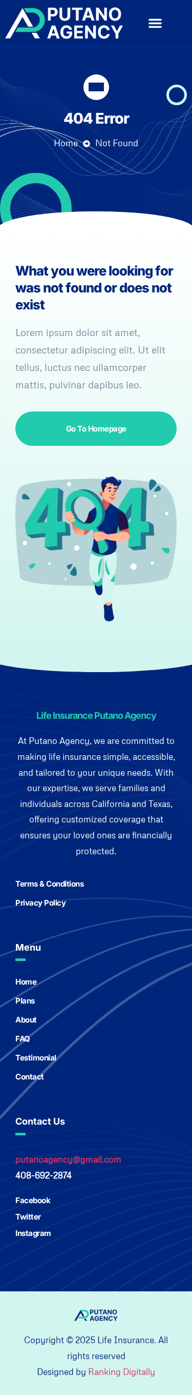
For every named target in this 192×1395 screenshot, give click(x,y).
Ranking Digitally (121, 1371)
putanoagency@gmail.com (68, 1159)
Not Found (116, 142)
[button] (155, 23)
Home (66, 142)
